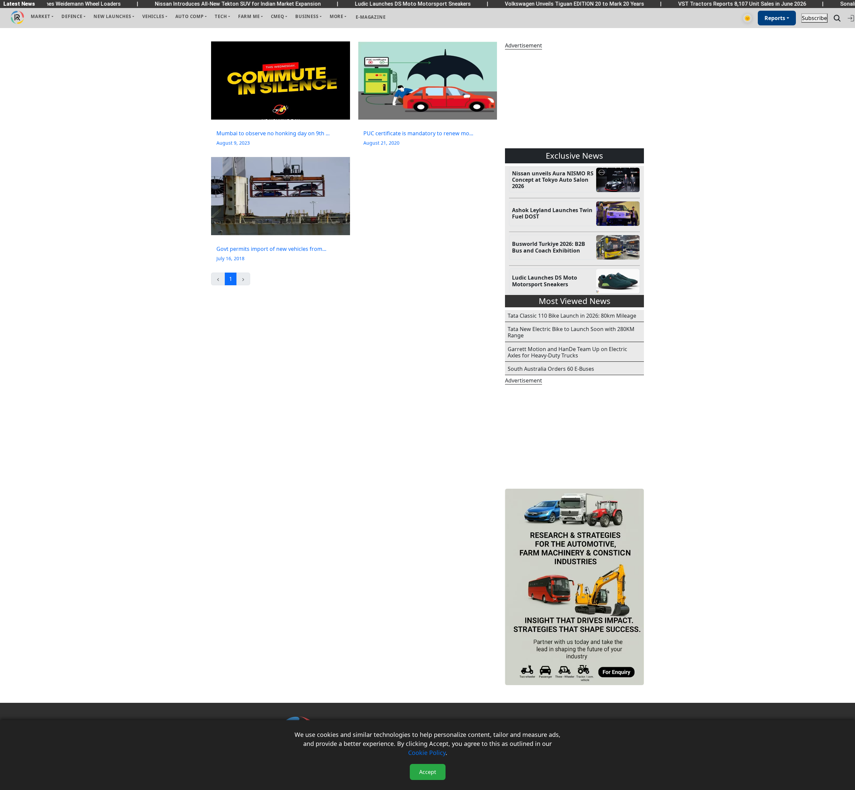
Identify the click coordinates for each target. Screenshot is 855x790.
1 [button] (230, 279)
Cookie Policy (427, 753)
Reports (774, 18)
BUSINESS (306, 16)
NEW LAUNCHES (112, 16)
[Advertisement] (574, 99)
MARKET (40, 16)
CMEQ (277, 16)
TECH (221, 16)
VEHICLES (153, 16)
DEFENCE (71, 16)
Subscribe (814, 18)
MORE (336, 16)
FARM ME (249, 16)
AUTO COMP (189, 16)
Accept (427, 772)
